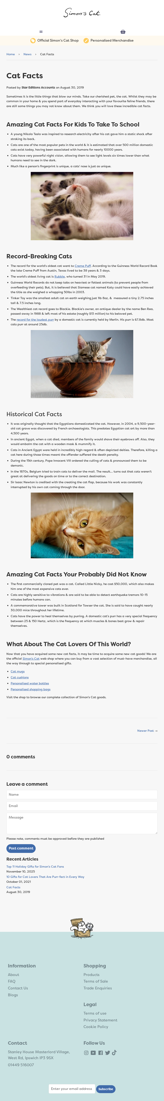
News (27, 54)
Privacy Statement (100, 1020)
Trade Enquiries (97, 988)
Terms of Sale (95, 981)
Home (10, 54)
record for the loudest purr (35, 319)
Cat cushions (20, 677)
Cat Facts (13, 887)
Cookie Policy (95, 1026)
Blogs (13, 995)
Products (91, 974)
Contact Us (18, 988)
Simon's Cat (31, 658)
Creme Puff (83, 266)
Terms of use (95, 1013)
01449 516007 (21, 1065)
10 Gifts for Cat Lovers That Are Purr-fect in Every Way (45, 877)
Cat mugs (18, 671)
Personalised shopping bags (30, 689)
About (13, 974)
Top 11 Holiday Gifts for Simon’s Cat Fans (35, 866)
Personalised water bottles (30, 683)
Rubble (59, 276)
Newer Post (145, 731)
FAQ (11, 981)
